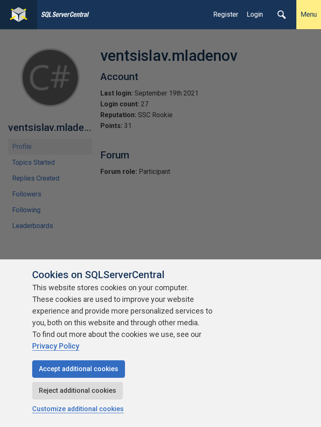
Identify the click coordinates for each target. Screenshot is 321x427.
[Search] (281, 14)
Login (255, 14)
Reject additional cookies (77, 390)
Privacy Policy (55, 346)
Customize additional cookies (78, 409)
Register (225, 14)
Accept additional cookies (78, 369)
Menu (309, 14)
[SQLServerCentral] (18, 14)
